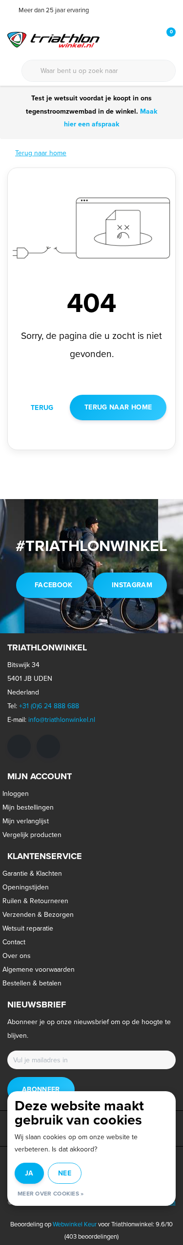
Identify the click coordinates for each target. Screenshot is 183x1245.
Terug (42, 408)
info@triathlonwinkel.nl (61, 720)
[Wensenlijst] (148, 39)
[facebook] (19, 746)
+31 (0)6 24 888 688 (49, 706)
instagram (132, 585)
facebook (54, 585)
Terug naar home (118, 407)
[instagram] (48, 746)
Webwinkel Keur (75, 1224)
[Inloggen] (129, 39)
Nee (64, 1173)
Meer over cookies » (51, 1193)
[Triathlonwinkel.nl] (53, 39)
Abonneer (41, 1089)
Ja (29, 1173)
